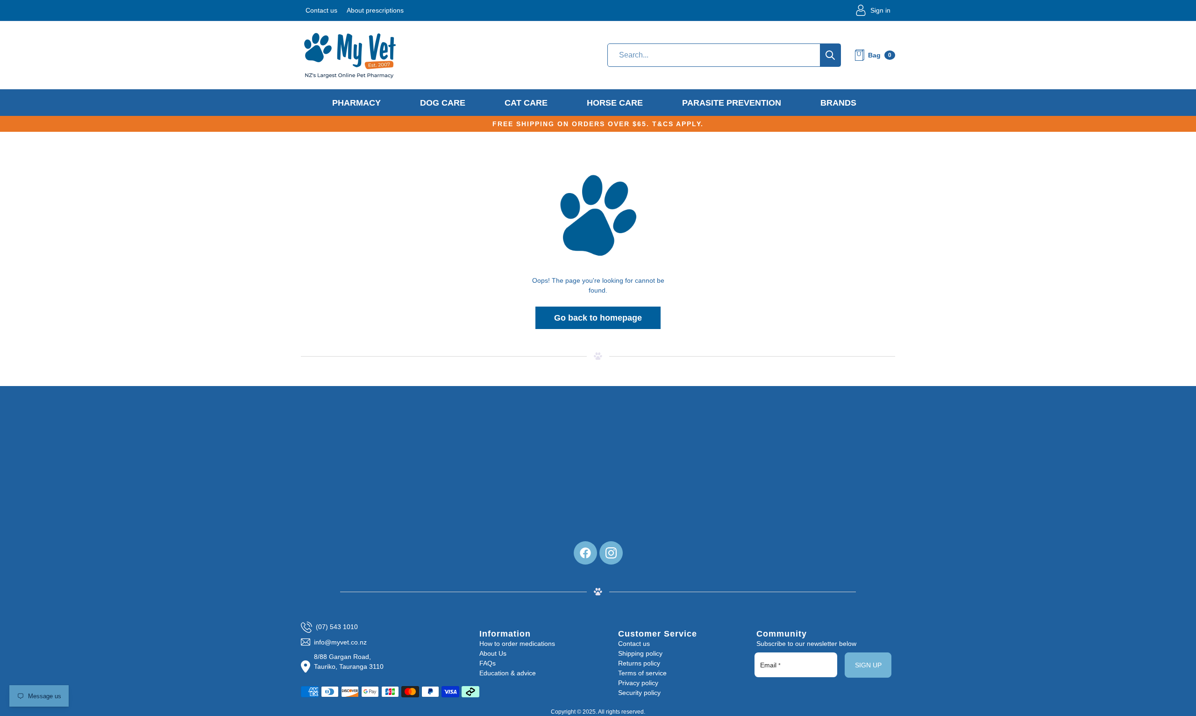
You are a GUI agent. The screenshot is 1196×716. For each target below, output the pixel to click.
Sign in (880, 10)
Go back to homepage (598, 317)
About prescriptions (375, 10)
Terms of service (642, 673)
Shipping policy (640, 653)
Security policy (639, 692)
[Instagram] (611, 553)
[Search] (830, 55)
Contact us (321, 10)
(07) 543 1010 (337, 626)
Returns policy (639, 663)
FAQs (487, 663)
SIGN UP (868, 665)
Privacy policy (638, 683)
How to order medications (517, 643)
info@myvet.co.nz (340, 642)
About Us (492, 653)
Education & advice (507, 673)
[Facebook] (585, 553)
